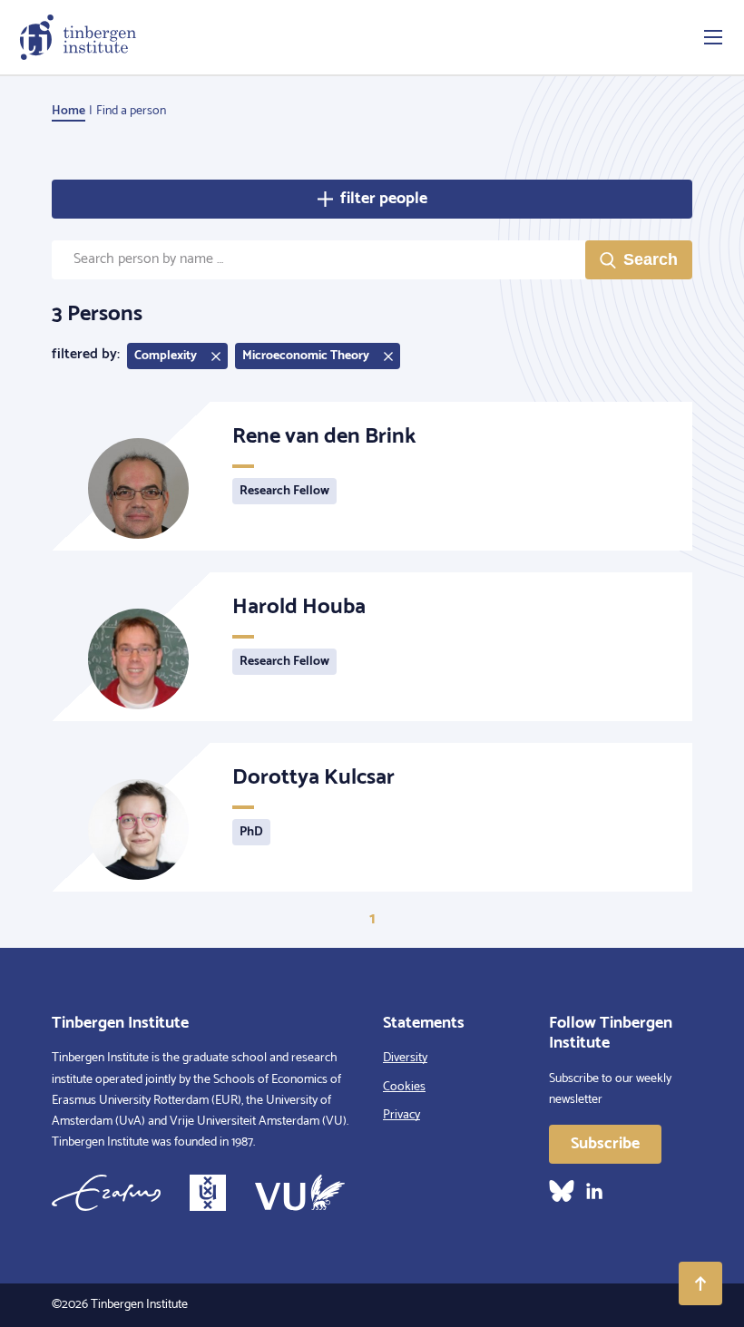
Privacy (401, 1115)
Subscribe (605, 1143)
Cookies (404, 1087)
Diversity (405, 1058)
